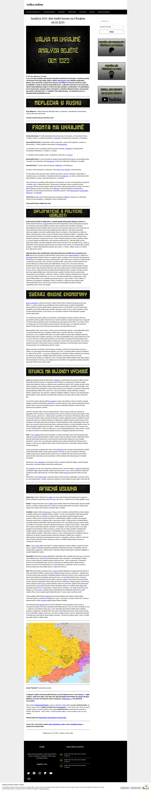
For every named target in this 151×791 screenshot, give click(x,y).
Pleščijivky (59, 165)
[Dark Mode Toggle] (146, 786)
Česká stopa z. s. (67, 699)
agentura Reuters (73, 255)
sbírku (32, 701)
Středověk (72, 12)
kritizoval (60, 449)
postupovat (50, 161)
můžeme (80, 696)
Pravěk (92, 12)
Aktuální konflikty (33, 12)
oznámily (32, 468)
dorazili (33, 426)
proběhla (37, 435)
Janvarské (29, 186)
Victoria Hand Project (41, 705)
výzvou (43, 583)
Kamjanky (57, 138)
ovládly (50, 503)
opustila (42, 604)
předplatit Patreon (76, 724)
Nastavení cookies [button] (135, 788)
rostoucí (55, 571)
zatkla (50, 497)
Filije (34, 184)
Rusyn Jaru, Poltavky (63, 169)
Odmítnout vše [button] (125, 788)
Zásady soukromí (44, 789)
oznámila (53, 401)
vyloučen (43, 600)
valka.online (35, 4)
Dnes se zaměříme (32, 303)
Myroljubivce (64, 176)
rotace (37, 545)
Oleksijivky (56, 188)
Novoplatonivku (62, 144)
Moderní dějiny (49, 12)
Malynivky (29, 193)
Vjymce (70, 155)
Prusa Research (61, 707)
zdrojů (45, 556)
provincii (78, 468)
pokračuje (67, 472)
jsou (54, 499)
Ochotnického (83, 190)
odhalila (56, 380)
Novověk (61, 12)
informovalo (42, 477)
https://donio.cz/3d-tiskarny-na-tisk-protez (52, 717)
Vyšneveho (38, 193)
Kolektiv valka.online (66, 733)
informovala (47, 512)
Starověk (82, 12)
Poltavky (66, 197)
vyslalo (65, 579)
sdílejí (81, 585)
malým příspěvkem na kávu (56, 724)
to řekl (44, 223)
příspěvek (29, 257)
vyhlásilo (48, 596)
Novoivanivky (74, 190)
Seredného (68, 148)
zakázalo (41, 462)
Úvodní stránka (104, 12)
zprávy (40, 590)
